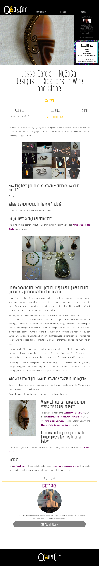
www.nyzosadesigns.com (66, 466)
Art (48, 117)
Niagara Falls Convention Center (56, 425)
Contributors (41, 12)
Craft (62, 117)
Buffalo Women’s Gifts (74, 412)
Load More (49, 543)
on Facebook (19, 466)
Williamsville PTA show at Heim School (64, 416)
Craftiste (49, 100)
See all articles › (49, 524)
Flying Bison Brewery (54, 421)
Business (55, 117)
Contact (84, 12)
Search (63, 12)
